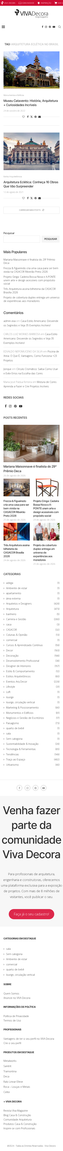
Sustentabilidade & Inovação (32, 743)
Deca (6, 1076)
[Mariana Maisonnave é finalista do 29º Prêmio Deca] (31, 443)
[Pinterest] (50, 27)
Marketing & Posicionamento (32, 707)
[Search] (59, 27)
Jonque (7, 369)
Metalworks (10, 1060)
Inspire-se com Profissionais (19, 1128)
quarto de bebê (32, 728)
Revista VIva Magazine (16, 1110)
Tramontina (10, 1071)
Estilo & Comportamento (32, 671)
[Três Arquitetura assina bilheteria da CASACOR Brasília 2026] (17, 531)
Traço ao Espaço (32, 759)
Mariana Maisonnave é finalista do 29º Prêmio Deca (30, 469)
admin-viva (10, 321)
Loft (32, 692)
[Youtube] (54, 27)
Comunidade (28, 3)
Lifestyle (32, 686)
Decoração (32, 655)
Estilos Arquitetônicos (32, 676)
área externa (32, 598)
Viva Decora (9, 3)
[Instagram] (46, 27)
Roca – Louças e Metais (17, 1086)
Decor (32, 650)
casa (32, 624)
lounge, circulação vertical (32, 702)
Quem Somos (11, 993)
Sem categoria (32, 738)
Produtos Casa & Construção (20, 1124)
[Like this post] (23, 116)
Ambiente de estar (32, 588)
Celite (7, 1092)
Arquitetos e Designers (32, 603)
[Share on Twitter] (31, 116)
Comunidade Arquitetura (17, 1119)
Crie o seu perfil (12, 1043)
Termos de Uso (12, 1020)
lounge (32, 697)
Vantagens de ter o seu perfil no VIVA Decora (29, 1038)
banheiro (32, 614)
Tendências (32, 754)
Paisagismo (32, 723)
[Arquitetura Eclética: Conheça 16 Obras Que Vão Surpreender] (31, 151)
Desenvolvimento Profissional (32, 660)
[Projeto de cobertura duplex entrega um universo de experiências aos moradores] (46, 531)
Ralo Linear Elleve (13, 1081)
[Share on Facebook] (28, 116)
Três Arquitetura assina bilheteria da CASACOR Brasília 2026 (17, 551)
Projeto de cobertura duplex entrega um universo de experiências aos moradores (31, 299)
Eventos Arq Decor (32, 681)
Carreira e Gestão (32, 619)
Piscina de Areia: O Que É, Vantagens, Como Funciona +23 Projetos (31, 356)
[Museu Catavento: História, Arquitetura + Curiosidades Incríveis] (31, 70)
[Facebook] (42, 27)
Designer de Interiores (32, 666)
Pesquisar (9, 233)
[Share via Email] (39, 116)
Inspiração (46, 3)
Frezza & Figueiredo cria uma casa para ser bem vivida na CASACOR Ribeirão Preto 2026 (31, 269)
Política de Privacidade (16, 1016)
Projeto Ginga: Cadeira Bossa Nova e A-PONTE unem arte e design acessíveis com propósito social (30, 280)
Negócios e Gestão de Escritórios (32, 718)
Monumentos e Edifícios (32, 712)
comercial (32, 640)
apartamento (32, 593)
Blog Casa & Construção (17, 1115)
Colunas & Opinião (32, 634)
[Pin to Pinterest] (35, 116)
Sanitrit (7, 1066)
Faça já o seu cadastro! (31, 914)
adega (32, 583)
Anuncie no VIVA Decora (17, 998)
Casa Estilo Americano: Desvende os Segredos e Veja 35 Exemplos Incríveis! (30, 338)
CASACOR (32, 629)
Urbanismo (32, 764)
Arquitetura (32, 608)
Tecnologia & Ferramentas (32, 749)
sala (32, 733)
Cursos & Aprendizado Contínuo (32, 645)
